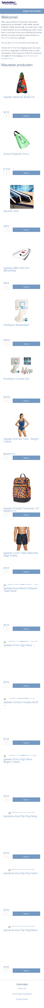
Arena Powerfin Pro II (16, 154)
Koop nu (26, 116)
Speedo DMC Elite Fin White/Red (16, 269)
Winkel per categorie (32, 11)
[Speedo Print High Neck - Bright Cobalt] (22, 755)
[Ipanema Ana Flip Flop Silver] (22, 870)
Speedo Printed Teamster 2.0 (21, 508)
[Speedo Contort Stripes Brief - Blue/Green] (22, 699)
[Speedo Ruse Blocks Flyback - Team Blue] (22, 585)
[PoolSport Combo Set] (22, 366)
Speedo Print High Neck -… (20, 645)
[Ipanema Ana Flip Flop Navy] (21, 813)
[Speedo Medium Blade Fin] (22, 83)
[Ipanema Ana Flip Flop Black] (21, 926)
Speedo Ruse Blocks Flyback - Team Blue (21, 589)
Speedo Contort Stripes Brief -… (21, 703)
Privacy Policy (22, 999)
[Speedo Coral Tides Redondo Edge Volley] (22, 538)
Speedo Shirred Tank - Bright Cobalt (21, 440)
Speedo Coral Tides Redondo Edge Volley (21, 554)
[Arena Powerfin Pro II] (22, 139)
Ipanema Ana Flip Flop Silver (21, 873)
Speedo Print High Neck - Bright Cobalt (19, 760)
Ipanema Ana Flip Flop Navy (20, 816)
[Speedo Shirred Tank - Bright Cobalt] (22, 424)
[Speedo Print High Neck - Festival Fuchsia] (22, 642)
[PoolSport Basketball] (22, 310)
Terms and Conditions (22, 994)
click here (4, 38)
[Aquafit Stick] (22, 197)
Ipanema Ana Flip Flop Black (21, 930)
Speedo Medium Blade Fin (19, 97)
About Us (22, 988)
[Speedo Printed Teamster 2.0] (22, 488)
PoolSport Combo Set (16, 378)
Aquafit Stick (11, 211)
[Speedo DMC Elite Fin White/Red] (22, 253)
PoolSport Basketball (16, 325)
